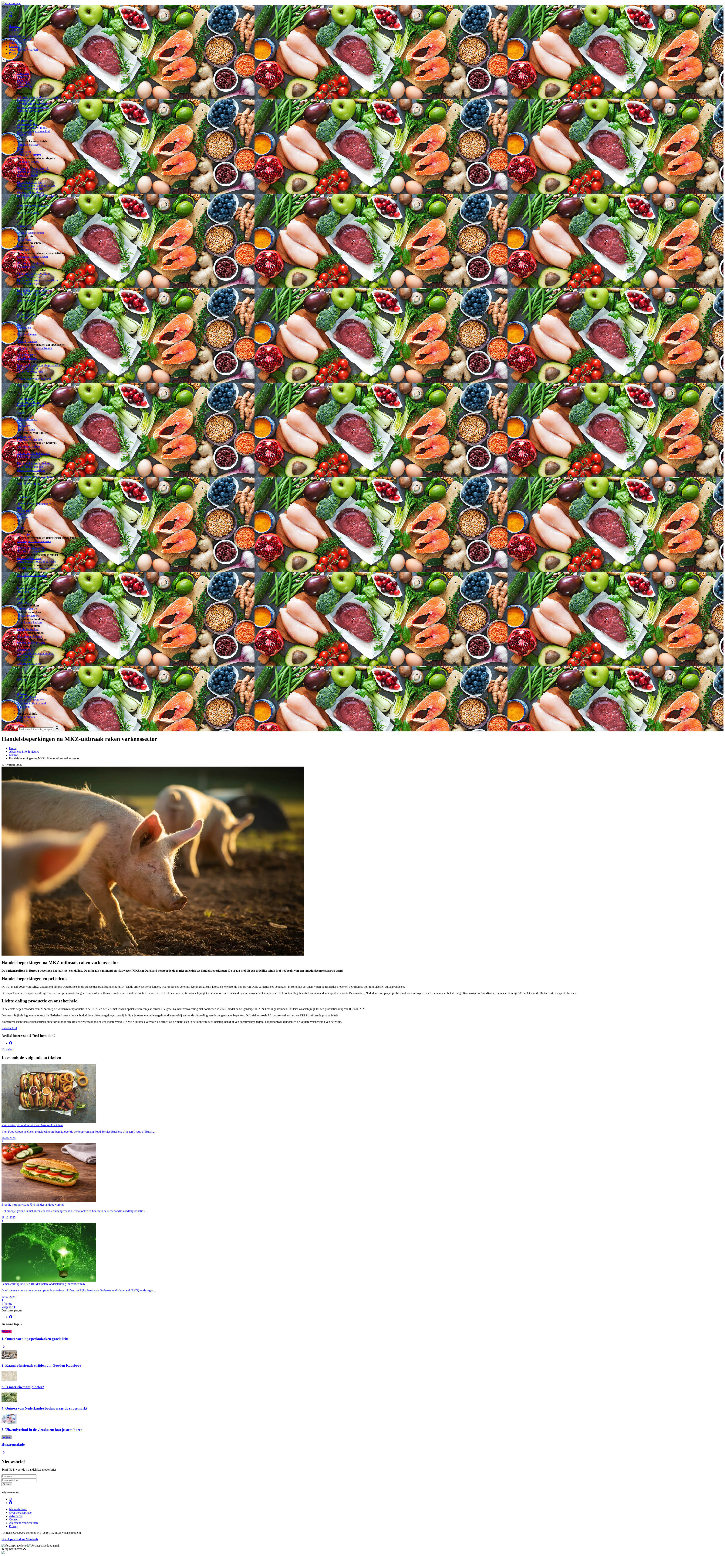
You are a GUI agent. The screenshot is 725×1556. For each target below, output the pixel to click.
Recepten (14, 26)
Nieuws (13, 29)
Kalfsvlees (23, 76)
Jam (19, 324)
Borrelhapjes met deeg (30, 439)
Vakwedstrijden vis (28, 283)
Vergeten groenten (27, 314)
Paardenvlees (24, 86)
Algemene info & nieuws (24, 751)
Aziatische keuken (28, 629)
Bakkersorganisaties (28, 456)
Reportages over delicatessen (34, 541)
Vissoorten (23, 226)
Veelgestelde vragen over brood (35, 477)
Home (12, 748)
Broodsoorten (25, 398)
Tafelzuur (22, 517)
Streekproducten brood (30, 405)
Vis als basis (24, 239)
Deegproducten (26, 429)
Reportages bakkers (28, 446)
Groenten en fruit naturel (31, 703)
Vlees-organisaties (27, 175)
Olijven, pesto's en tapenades (34, 503)
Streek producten (27, 588)
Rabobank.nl (9, 1028)
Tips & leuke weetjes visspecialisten (38, 280)
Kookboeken (24, 659)
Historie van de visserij (30, 263)
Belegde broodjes (27, 419)
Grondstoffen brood (28, 402)
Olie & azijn (24, 510)
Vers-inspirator (25, 656)
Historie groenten (27, 358)
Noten (20, 527)
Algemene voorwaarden (23, 49)
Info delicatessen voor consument (36, 568)
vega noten (23, 706)
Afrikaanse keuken (28, 615)
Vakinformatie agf (27, 368)
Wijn (19, 507)
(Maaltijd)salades (27, 341)
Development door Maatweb (20, 1539)
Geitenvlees (24, 83)
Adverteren (15, 42)
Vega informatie (26, 717)
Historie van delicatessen (31, 551)
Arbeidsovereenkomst (30, 189)
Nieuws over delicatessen (32, 575)
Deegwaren (23, 426)
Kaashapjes (23, 534)
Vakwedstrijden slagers (30, 192)
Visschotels (23, 249)
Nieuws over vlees (28, 212)
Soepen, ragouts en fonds (32, 127)
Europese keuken (27, 608)
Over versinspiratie (20, 39)
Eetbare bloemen (27, 334)
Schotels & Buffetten (29, 154)
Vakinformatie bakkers (30, 466)
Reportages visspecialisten (32, 256)
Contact (13, 46)
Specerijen (23, 602)
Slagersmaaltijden (27, 124)
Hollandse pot (25, 120)
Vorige (7, 1303)
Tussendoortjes (25, 246)
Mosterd (21, 514)
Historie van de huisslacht (32, 171)
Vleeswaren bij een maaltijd (33, 131)
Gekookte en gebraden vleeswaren (37, 97)
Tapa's (20, 148)
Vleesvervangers (26, 696)
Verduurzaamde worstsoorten (34, 103)
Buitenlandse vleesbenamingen (35, 653)
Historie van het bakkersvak (33, 453)
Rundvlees (23, 73)
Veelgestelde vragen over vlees (35, 206)
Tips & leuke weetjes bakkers (34, 463)
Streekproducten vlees (30, 100)
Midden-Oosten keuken (31, 642)
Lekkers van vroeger (29, 663)
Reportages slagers (28, 161)
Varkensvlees (24, 80)
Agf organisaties (26, 354)
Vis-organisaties (26, 266)
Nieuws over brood (28, 483)
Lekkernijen (24, 436)
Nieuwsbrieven (18, 36)
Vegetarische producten (30, 700)
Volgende (8, 1307)
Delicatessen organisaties (31, 548)
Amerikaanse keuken (29, 622)
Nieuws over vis (26, 300)
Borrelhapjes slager (28, 144)
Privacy (13, 53)
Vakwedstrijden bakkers (31, 470)
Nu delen (7, 1049)
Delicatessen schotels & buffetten (36, 561)
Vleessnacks (24, 151)
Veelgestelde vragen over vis (34, 294)
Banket (21, 412)
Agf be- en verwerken (30, 371)
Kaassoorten (24, 497)
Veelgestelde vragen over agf (34, 378)
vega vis (21, 693)
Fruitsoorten (24, 327)
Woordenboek (25, 649)
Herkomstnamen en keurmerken (36, 185)
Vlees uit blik (24, 134)
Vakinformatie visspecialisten (34, 273)
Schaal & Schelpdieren (30, 232)
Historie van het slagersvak (33, 168)
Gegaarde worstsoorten (30, 110)
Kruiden (21, 598)
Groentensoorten (26, 317)
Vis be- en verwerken (29, 277)
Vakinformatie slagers (29, 182)
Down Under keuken (29, 636)
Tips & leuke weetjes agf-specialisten (39, 365)
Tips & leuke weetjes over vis (34, 290)
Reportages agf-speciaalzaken (34, 348)
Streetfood (23, 591)
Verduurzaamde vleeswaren (33, 107)
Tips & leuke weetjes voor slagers (37, 195)
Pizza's (21, 422)
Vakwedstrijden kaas (29, 558)
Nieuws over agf (26, 385)
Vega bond (23, 720)
